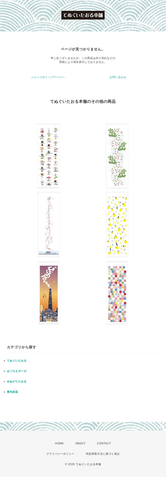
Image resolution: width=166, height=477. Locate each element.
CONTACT (104, 443)
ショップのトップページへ (48, 77)
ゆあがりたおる (17, 381)
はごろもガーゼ (17, 371)
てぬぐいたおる (17, 360)
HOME (59, 443)
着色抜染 (12, 391)
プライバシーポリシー (60, 453)
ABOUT (80, 443)
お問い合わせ (118, 77)
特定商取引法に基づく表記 (103, 453)
